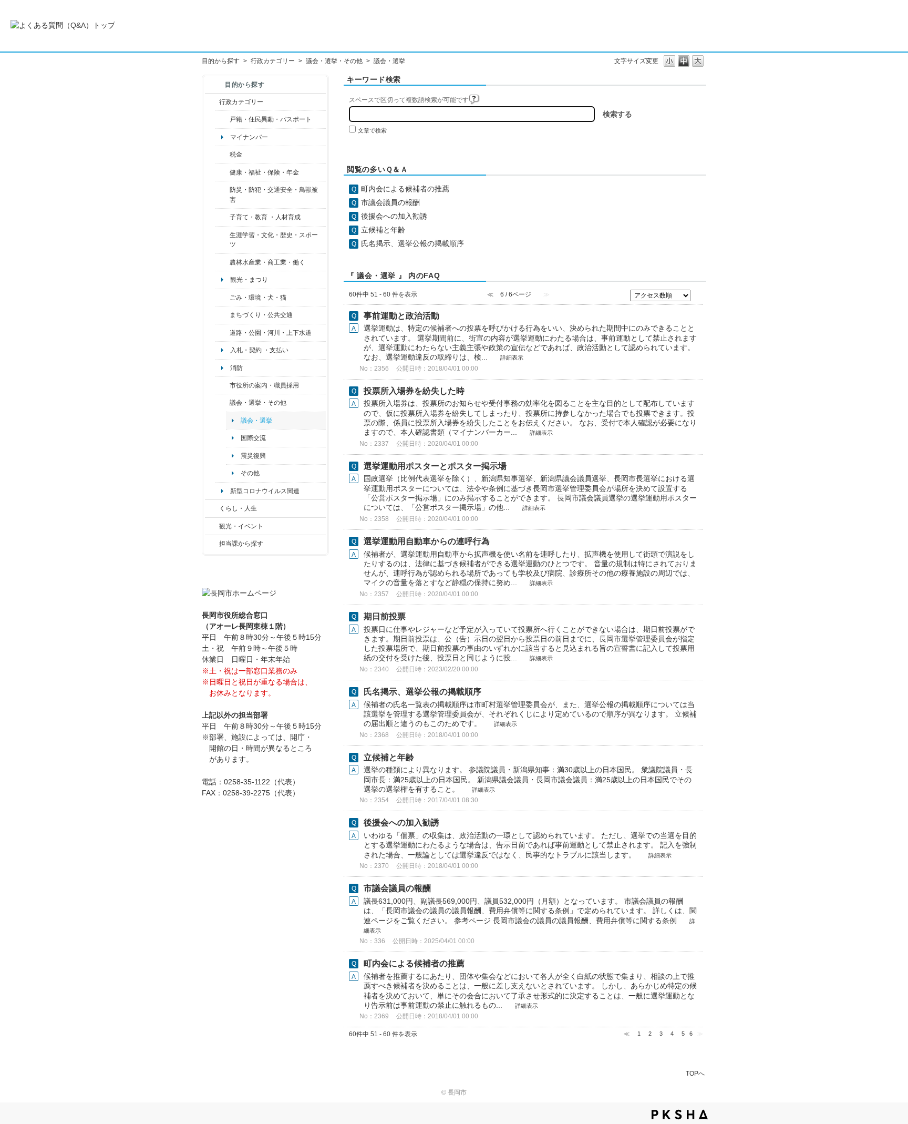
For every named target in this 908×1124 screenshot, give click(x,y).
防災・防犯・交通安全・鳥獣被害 (274, 194)
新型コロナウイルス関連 (265, 491)
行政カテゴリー (273, 61)
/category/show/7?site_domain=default (222, 119)
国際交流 (253, 438)
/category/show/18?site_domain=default (212, 526)
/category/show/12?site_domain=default (212, 508)
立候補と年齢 (383, 230)
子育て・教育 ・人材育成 (265, 217)
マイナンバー (249, 137)
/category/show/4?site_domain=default (222, 172)
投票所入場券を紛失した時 (414, 390)
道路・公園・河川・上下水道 (271, 332)
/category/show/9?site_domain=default (212, 543)
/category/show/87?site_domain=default (222, 333)
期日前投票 (385, 616)
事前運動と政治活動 (401, 315)
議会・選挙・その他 (334, 61)
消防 (236, 368)
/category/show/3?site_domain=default (212, 102)
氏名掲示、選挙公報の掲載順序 (412, 243)
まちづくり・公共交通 (261, 315)
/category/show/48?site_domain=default (222, 217)
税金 (236, 154)
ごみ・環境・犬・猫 (258, 297)
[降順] (698, 299)
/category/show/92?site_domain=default (222, 154)
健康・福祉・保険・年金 (264, 172)
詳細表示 (511, 357)
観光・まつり (249, 279)
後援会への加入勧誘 (394, 216)
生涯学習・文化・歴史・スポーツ (274, 239)
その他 (250, 473)
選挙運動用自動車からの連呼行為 (427, 541)
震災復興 (253, 455)
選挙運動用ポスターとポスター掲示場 (435, 466)
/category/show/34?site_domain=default (222, 262)
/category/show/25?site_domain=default (222, 195)
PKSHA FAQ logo (680, 1114)
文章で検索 (372, 130)
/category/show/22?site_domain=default (222, 297)
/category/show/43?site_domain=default (222, 240)
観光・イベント (241, 526)
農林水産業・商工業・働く (267, 262)
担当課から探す (241, 543)
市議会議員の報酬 (390, 202)
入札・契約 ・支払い (259, 350)
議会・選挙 (256, 420)
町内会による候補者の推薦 (405, 189)
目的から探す (221, 61)
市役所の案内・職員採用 (264, 385)
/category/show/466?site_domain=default (222, 402)
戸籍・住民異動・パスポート (271, 119)
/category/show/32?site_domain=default (222, 385)
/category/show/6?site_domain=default (222, 315)
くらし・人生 (238, 508)
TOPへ (695, 1073)
